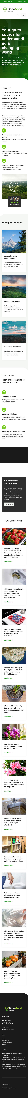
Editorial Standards (7, 1042)
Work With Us (5, 1040)
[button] (18, 15)
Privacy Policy (22, 1)
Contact (4, 1044)
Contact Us (9, 504)
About (3, 1038)
